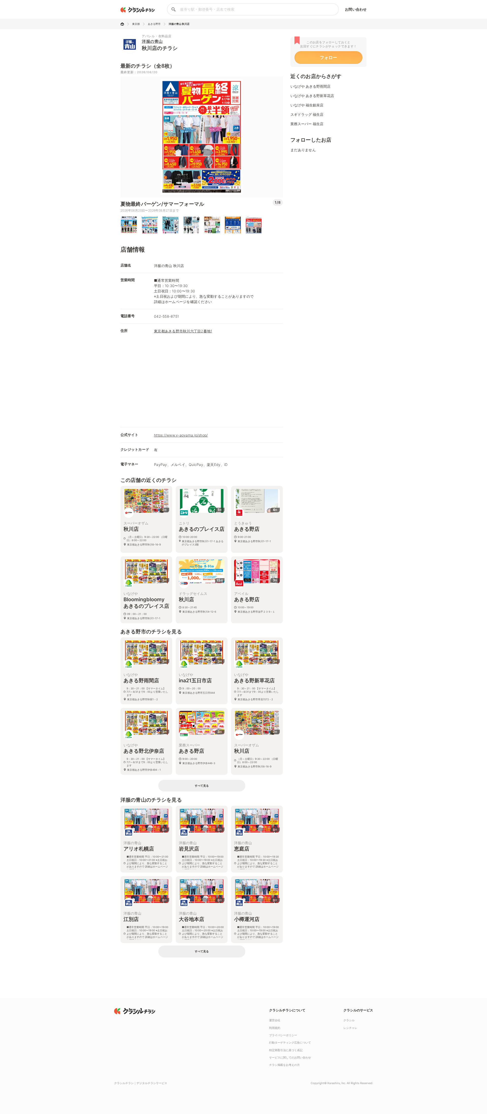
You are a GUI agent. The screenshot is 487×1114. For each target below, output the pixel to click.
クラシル (349, 1020)
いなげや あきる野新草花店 (312, 95)
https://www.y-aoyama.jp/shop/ (181, 435)
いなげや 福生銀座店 (306, 105)
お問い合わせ (356, 9)
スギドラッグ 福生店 (306, 114)
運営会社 (274, 1020)
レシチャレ (350, 1028)
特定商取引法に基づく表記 (286, 1050)
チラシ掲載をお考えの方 (284, 1065)
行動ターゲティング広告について (290, 1042)
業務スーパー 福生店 (306, 124)
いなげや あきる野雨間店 (310, 86)
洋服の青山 (152, 41)
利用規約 (274, 1028)
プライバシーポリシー (283, 1035)
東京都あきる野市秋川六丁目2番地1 (183, 331)
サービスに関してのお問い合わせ (290, 1057)
